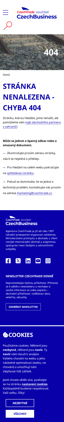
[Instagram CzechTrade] (48, 262)
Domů (6, 74)
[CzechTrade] (36, 12)
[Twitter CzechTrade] (18, 262)
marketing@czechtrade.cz (34, 193)
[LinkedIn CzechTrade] (28, 262)
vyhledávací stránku (20, 173)
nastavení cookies (34, 384)
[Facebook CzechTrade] (8, 262)
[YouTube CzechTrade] (38, 262)
